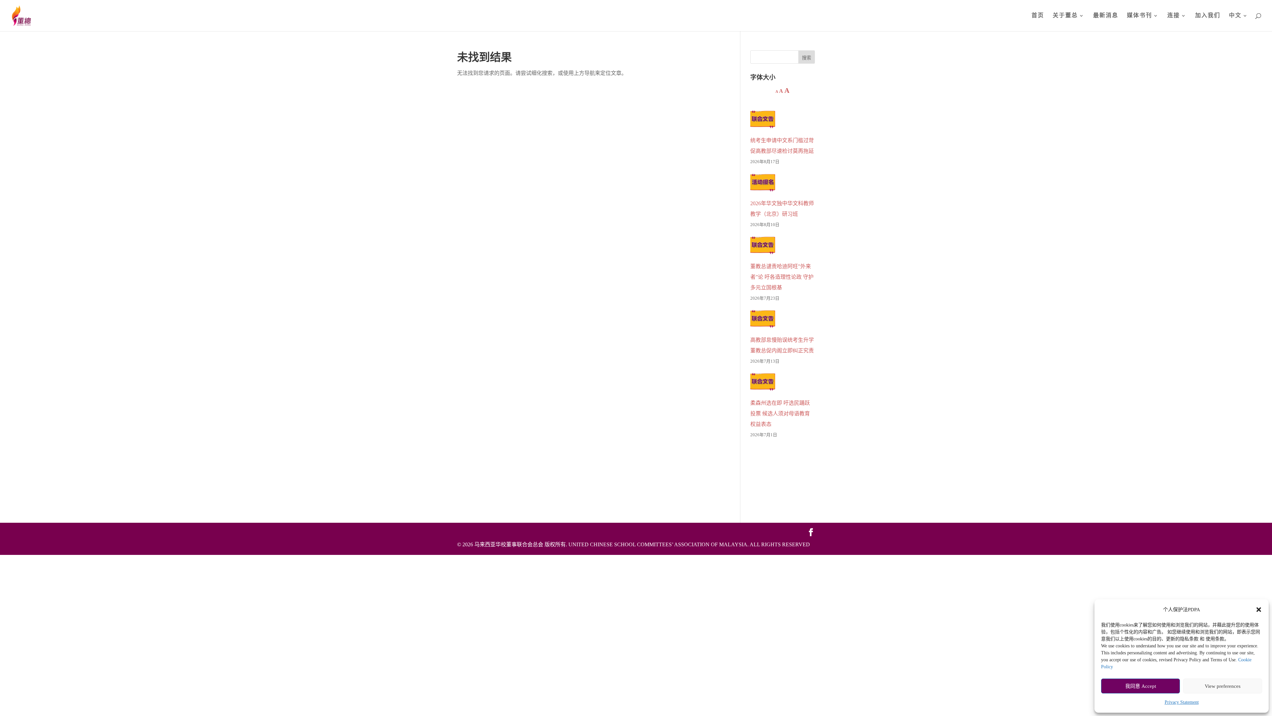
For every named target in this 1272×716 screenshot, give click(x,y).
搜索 (806, 57)
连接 (1173, 16)
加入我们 (1207, 16)
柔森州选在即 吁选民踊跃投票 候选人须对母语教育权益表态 (780, 413)
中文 (1235, 16)
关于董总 (1065, 16)
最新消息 (1105, 16)
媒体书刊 (1139, 16)
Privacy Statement (1182, 702)
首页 (1038, 16)
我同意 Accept (1140, 686)
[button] (1258, 609)
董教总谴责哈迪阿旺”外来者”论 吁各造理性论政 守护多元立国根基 (782, 277)
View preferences (1223, 686)
